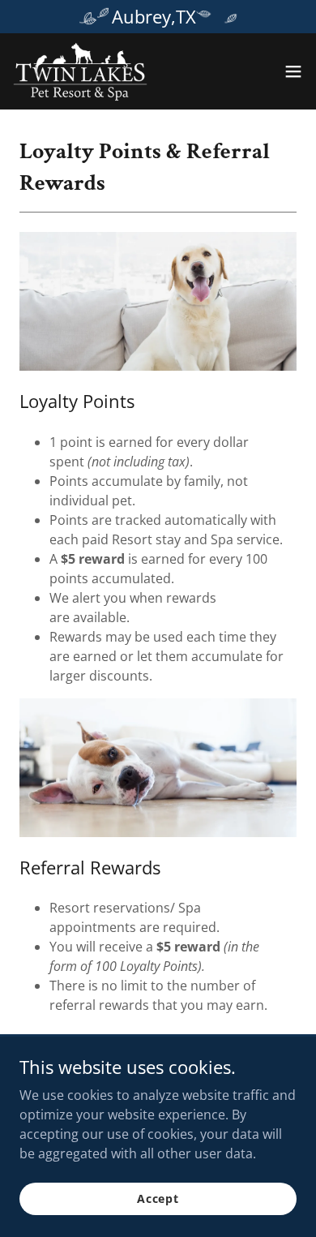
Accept (158, 1198)
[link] (80, 71)
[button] (293, 71)
